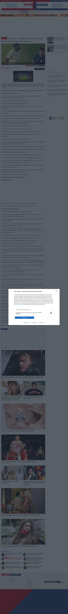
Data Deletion (26, 322)
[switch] (50, 313)
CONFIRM (24, 317)
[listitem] (34, 310)
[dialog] (34, 307)
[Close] (57, 291)
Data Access (34, 322)
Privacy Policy (41, 322)
